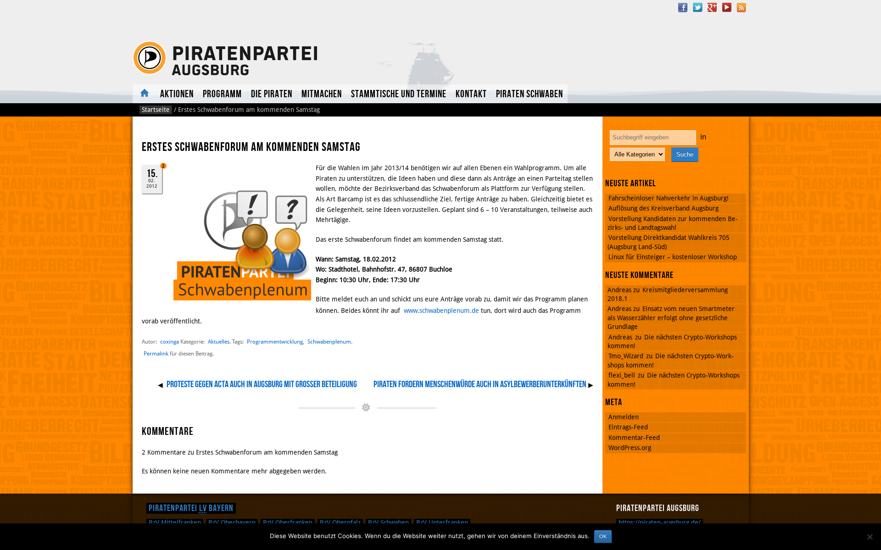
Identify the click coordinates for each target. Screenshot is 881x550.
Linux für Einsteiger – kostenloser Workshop (672, 257)
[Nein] (869, 536)
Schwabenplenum (329, 341)
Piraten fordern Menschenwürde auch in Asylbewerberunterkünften (480, 384)
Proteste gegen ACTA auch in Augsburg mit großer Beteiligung (262, 384)
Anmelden (623, 417)
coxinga (169, 341)
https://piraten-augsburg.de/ (660, 522)
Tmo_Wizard (625, 356)
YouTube (726, 7)
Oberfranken (287, 522)
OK (603, 536)
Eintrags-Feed (628, 427)
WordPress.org (629, 447)
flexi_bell (621, 375)
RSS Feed (741, 7)
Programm (222, 94)
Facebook (682, 7)
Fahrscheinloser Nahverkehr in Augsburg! (668, 198)
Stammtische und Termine (398, 94)
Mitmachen (321, 94)
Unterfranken (442, 522)
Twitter (697, 7)
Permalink (156, 353)
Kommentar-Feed (634, 437)
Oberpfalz (340, 522)
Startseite (156, 109)
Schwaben (388, 522)
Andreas (620, 337)
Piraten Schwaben (529, 94)
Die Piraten (271, 94)
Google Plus (712, 7)
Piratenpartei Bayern (191, 508)
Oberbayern (232, 522)
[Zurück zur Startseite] (256, 58)
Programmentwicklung (275, 341)
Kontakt (471, 94)
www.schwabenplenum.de (441, 310)
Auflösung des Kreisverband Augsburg (663, 208)
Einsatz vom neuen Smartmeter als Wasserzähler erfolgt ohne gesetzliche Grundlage (671, 317)
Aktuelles (144, 93)
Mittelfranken (175, 522)
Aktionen (177, 94)
